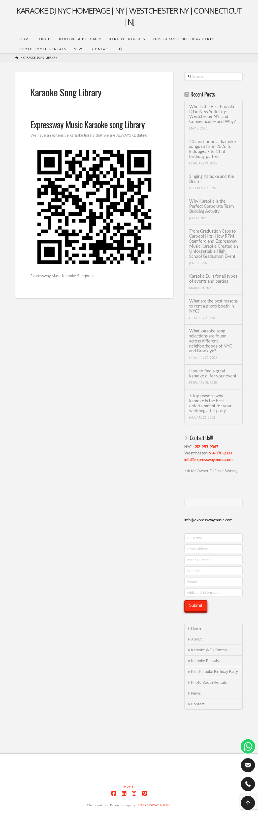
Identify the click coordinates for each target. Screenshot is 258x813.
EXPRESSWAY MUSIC (154, 805)
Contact (198, 704)
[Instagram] (134, 793)
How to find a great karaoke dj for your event (212, 373)
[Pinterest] (144, 793)
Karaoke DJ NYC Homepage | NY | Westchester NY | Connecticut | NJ (129, 16)
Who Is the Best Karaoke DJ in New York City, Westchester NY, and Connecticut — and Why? (212, 114)
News (196, 693)
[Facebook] (113, 793)
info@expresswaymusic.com (208, 459)
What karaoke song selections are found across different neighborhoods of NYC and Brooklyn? (210, 341)
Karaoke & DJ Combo (209, 650)
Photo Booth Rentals (209, 682)
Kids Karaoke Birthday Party (214, 671)
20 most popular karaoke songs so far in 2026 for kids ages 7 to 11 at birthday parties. (212, 149)
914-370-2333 (220, 453)
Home (196, 628)
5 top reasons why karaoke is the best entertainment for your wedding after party (210, 403)
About (196, 639)
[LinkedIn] (124, 793)
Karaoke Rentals (205, 660)
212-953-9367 (206, 446)
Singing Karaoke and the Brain (211, 179)
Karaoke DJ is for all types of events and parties (213, 278)
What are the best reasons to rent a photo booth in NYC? (213, 306)
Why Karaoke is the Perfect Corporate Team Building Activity (211, 206)
